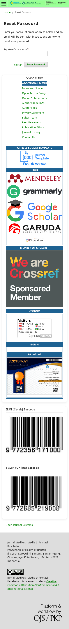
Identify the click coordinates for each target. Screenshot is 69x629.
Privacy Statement (33, 112)
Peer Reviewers (31, 122)
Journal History (31, 132)
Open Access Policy (34, 93)
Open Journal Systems (19, 525)
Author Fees (29, 107)
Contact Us (28, 137)
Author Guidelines (33, 103)
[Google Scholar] (34, 220)
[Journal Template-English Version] (34, 165)
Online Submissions (34, 98)
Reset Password (36, 64)
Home (7, 12)
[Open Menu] (3, 3)
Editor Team (29, 117)
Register (17, 64)
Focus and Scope (32, 88)
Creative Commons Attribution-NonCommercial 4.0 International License (33, 585)
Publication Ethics (33, 127)
